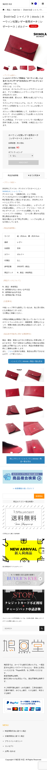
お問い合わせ (10, 751)
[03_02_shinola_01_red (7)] (12, 433)
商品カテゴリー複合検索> (23, 502)
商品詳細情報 (13, 175)
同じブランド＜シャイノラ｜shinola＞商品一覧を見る (26, 460)
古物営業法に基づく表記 (14, 736)
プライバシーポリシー (13, 741)
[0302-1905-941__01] (12, 416)
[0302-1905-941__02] (33, 398)
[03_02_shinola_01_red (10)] (33, 451)
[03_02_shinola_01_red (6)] (33, 416)
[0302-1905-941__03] (33, 433)
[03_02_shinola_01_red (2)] (33, 380)
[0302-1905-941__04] (12, 451)
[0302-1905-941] (12, 380)
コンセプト (9, 746)
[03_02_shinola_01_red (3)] (12, 398)
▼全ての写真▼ (34, 175)
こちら (10, 351)
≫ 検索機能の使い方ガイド (23, 488)
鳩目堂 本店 (7, 4)
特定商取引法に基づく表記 (15, 731)
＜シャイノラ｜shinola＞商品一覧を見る (26, 361)
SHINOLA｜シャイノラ (11, 191)
